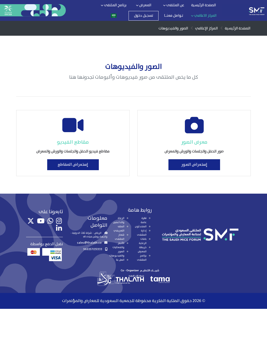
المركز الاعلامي (204, 16)
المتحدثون (141, 226)
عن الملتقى (175, 5)
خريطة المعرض (142, 249)
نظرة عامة (144, 220)
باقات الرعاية (143, 241)
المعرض (144, 5)
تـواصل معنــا (173, 16)
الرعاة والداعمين (118, 220)
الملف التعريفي (118, 228)
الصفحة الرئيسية (203, 5)
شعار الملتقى (119, 237)
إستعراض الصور (194, 165)
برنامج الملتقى (114, 5)
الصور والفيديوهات (116, 253)
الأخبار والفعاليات (118, 245)
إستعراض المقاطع (73, 165)
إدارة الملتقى (142, 233)
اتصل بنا (120, 260)
